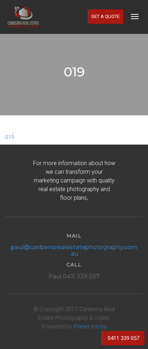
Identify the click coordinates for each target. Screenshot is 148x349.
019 (9, 137)
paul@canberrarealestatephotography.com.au (74, 250)
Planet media (90, 326)
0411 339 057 (123, 338)
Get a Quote (105, 16)
